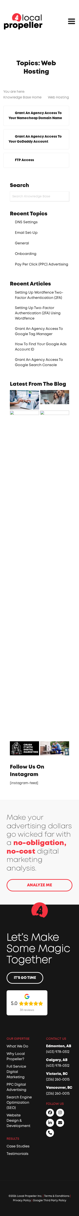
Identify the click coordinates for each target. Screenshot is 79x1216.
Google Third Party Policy (49, 1200)
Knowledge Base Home (22, 97)
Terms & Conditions (56, 1196)
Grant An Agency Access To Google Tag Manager (39, 331)
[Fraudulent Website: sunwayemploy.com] (24, 575)
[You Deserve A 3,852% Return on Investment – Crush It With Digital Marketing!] (24, 748)
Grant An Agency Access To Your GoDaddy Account (35, 139)
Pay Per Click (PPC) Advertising (41, 264)
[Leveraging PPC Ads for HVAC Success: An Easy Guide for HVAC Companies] (54, 748)
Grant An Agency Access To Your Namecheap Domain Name (35, 115)
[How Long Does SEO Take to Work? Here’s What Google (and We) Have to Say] (54, 397)
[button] (71, 21)
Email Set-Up (26, 232)
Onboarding (25, 253)
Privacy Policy (22, 1200)
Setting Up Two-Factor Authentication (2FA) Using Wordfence (38, 313)
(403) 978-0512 (57, 1051)
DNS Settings (26, 222)
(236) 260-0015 (58, 1079)
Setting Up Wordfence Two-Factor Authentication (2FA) (39, 295)
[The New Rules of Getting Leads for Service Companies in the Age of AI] (24, 399)
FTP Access (24, 160)
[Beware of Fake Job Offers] (54, 575)
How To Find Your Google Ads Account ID (40, 347)
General (22, 243)
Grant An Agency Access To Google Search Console (39, 362)
